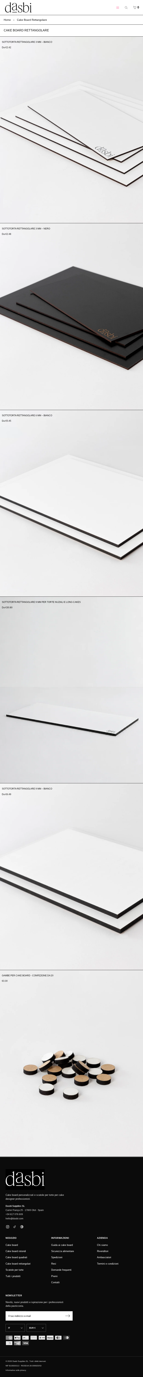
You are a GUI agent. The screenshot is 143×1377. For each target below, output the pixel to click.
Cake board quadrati (16, 1257)
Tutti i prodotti (13, 1276)
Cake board (12, 1245)
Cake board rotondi (16, 1251)
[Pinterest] (22, 1227)
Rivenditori (102, 1251)
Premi (54, 1276)
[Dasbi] (25, 1179)
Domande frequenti (61, 1269)
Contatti (55, 1282)
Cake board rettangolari (18, 1263)
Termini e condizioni (107, 1263)
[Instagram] (7, 1227)
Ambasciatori (104, 1257)
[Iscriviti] (68, 1316)
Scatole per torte (14, 1269)
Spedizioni (56, 1257)
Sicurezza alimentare (62, 1251)
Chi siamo (102, 1245)
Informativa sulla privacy (16, 1370)
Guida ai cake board (62, 1245)
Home (7, 19)
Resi (53, 1263)
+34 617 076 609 (14, 1214)
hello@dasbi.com (14, 1218)
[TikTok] (15, 1227)
